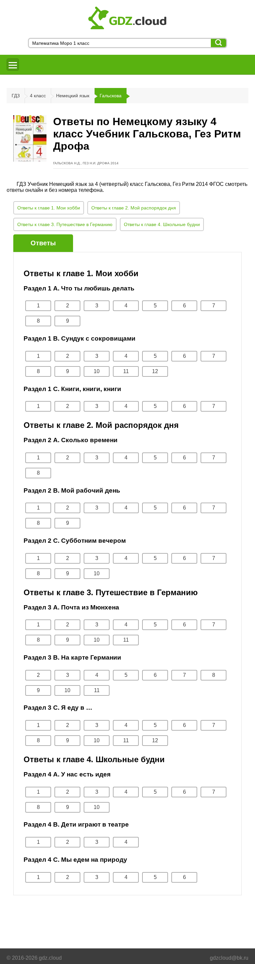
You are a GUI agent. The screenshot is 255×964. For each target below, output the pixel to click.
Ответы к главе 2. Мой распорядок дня (133, 207)
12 (155, 371)
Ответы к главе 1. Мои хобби (48, 207)
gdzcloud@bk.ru (229, 958)
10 (97, 371)
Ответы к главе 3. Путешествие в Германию (65, 224)
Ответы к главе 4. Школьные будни (162, 224)
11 (126, 371)
